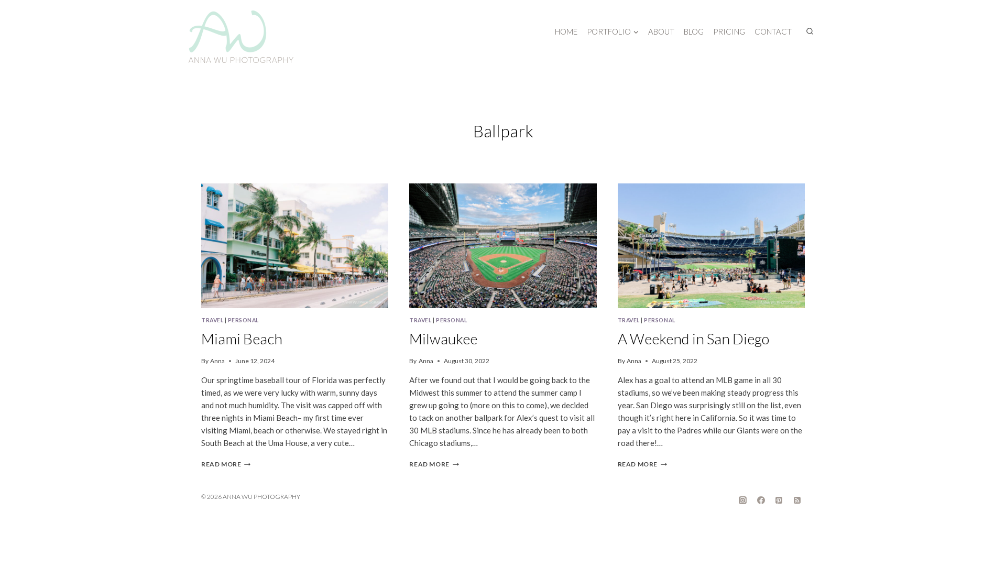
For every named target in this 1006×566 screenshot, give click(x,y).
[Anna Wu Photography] (241, 36)
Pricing (729, 31)
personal (243, 320)
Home (566, 31)
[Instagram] (743, 500)
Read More (225, 464)
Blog (694, 31)
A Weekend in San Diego (693, 338)
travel (212, 320)
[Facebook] (761, 500)
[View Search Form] (809, 31)
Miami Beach (241, 338)
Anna (217, 361)
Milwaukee (443, 338)
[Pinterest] (779, 500)
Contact (773, 31)
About (661, 31)
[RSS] (797, 500)
